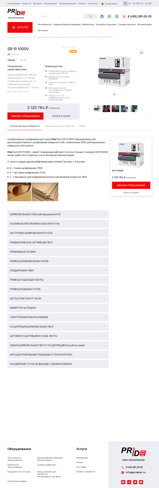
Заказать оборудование (25, 116)
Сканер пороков (127, 24)
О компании (13, 3)
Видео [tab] (83, 126)
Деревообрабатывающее (67, 24)
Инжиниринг (50, 3)
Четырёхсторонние (106, 24)
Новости (26, 3)
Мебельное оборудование (14, 465)
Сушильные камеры (17, 481)
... (32, 37)
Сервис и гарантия (85, 471)
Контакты (93, 3)
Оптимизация (144, 24)
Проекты (37, 3)
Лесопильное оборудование (14, 458)
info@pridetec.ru (136, 472)
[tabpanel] (79, 253)
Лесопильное (45, 24)
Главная (11, 37)
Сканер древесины (46, 464)
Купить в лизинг (61, 116)
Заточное (43, 30)
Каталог (23, 37)
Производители (67, 3)
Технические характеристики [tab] (60, 126)
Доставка (81, 467)
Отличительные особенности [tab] (25, 126)
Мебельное (88, 24)
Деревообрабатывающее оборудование (50, 458)
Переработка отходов (18, 471)
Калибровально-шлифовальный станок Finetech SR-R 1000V (67, 37)
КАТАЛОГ (23, 27)
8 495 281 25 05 (134, 467)
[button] (58, 214)
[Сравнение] (102, 3)
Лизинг (82, 3)
